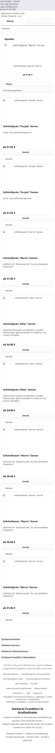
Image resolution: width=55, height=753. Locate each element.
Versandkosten (46, 665)
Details (25, 152)
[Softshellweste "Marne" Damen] (27, 440)
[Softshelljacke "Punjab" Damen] (27, 177)
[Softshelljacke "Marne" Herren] (27, 53)
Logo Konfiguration (9, 6)
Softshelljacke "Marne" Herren (27, 66)
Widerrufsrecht (41, 688)
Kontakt (34, 683)
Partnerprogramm (10, 674)
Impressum (37, 693)
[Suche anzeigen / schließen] (30, 21)
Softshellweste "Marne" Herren (20, 521)
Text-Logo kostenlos (9, 4)
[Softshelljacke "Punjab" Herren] (27, 111)
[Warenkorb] (50, 21)
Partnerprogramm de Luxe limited (35, 674)
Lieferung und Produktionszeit (18, 688)
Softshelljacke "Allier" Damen (19, 389)
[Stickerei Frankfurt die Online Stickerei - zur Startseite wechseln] (14, 14)
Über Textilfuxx (21, 683)
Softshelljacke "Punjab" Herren (20, 126)
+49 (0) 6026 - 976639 (10, 1)
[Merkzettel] (36, 21)
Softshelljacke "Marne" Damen (20, 258)
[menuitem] (7, 21)
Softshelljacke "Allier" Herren (19, 324)
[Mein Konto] (43, 21)
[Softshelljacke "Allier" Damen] (27, 375)
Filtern (8, 84)
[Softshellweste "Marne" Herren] (27, 506)
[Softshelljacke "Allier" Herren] (27, 309)
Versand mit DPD (8, 9)
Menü (10, 21)
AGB (28, 693)
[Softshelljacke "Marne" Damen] (27, 243)
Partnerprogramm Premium (38, 679)
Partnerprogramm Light (13, 679)
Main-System (43, 702)
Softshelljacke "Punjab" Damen (20, 192)
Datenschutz (18, 693)
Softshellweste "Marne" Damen (20, 455)
